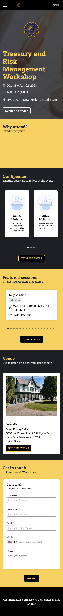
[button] (5, 5)
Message (12, 551)
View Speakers (31, 258)
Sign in (56, 5)
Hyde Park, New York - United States (32, 100)
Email (10, 523)
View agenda (32, 339)
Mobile (10, 537)
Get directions (18, 448)
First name (13, 495)
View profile (15, 194)
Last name (12, 509)
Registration (18, 295)
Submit (32, 578)
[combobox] (12, 541)
